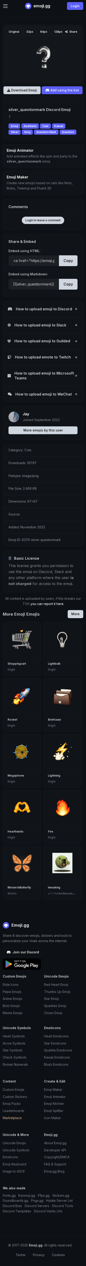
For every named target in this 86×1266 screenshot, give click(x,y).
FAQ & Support (55, 1164)
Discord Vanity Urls (48, 1211)
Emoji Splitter (53, 1111)
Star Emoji (51, 999)
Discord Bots (12, 1206)
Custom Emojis (13, 1089)
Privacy (38, 1255)
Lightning (54, 775)
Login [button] (75, 6)
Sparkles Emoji (55, 1006)
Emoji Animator (55, 1097)
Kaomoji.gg (26, 1195)
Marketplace (12, 1118)
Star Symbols (12, 1050)
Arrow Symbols (14, 1043)
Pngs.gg (37, 1200)
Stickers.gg (60, 1195)
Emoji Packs (12, 1104)
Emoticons (10, 1157)
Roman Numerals (15, 1064)
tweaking (54, 887)
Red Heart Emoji (56, 985)
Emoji (14, 126)
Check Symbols (14, 1057)
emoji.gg (41, 5)
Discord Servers (37, 1206)
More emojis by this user (43, 430)
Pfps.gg (44, 1195)
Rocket (12, 719)
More (75, 614)
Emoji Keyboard (14, 1164)
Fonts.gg (9, 1195)
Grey (27, 132)
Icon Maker (52, 1118)
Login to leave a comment (43, 220)
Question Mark (46, 132)
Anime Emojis (12, 999)
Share (73, 31)
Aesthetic (30, 126)
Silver (15, 132)
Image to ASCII (14, 1171)
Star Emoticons (55, 1043)
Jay (26, 414)
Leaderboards (13, 1111)
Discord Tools (62, 1206)
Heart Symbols (14, 1036)
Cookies (58, 1255)
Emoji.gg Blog (54, 1171)
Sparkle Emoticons (58, 1050)
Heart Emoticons (56, 1036)
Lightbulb (54, 663)
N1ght (11, 669)
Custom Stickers (15, 1097)
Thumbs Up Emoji (57, 992)
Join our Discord (25, 952)
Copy (68, 260)
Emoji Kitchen (54, 1104)
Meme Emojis (12, 1013)
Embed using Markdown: (28, 274)
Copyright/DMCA (56, 1157)
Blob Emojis (11, 1006)
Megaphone (16, 775)
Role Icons (11, 985)
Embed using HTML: (24, 251)
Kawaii (58, 126)
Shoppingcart (17, 663)
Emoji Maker (53, 1089)
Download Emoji (23, 90)
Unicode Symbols (16, 1150)
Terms (20, 1255)
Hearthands (15, 831)
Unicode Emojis (14, 1143)
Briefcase (54, 719)
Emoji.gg (19, 925)
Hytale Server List (59, 1200)
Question (68, 132)
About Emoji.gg (55, 1143)
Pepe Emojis (12, 992)
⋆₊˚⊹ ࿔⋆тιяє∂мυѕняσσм (63, 893)
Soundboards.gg (15, 1200)
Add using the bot (64, 90)
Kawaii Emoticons (57, 1057)
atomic (12, 893)
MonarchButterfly (19, 887)
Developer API (55, 1150)
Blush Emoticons (56, 1064)
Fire (50, 831)
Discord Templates (17, 1211)
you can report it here (47, 604)
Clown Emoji (53, 1013)
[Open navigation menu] (5, 6)
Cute (45, 126)
